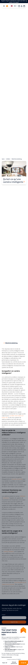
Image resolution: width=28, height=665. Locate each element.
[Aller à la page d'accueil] (7, 6)
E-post (4, 614)
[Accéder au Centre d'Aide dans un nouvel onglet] (19, 6)
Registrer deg (14, 622)
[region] (14, 1)
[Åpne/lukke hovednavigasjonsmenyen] (4, 6)
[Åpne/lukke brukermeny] (22, 6)
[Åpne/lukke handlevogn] (24, 6)
